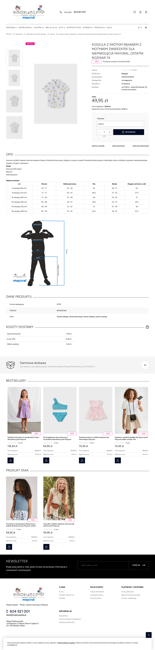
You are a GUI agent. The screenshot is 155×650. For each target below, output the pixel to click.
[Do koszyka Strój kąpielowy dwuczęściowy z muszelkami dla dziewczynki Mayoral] (46, 460)
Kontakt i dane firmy (66, 595)
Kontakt (62, 598)
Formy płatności (127, 592)
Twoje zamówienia (97, 592)
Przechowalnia (95, 598)
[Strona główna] (28, 12)
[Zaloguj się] (140, 12)
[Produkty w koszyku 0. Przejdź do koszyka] (146, 12)
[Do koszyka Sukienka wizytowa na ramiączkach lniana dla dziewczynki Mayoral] (11, 460)
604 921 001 (80, 12)
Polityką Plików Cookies (66, 643)
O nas (61, 592)
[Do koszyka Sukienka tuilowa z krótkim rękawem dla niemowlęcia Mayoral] (82, 460)
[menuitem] (11, 27)
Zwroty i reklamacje (128, 598)
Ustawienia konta (96, 595)
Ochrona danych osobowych (70, 619)
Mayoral (125, 74)
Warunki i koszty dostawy (130, 595)
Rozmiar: (101, 118)
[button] (14, 45)
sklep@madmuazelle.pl (16, 615)
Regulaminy (63, 616)
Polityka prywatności (67, 622)
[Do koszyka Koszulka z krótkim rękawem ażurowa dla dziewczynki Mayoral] (46, 547)
